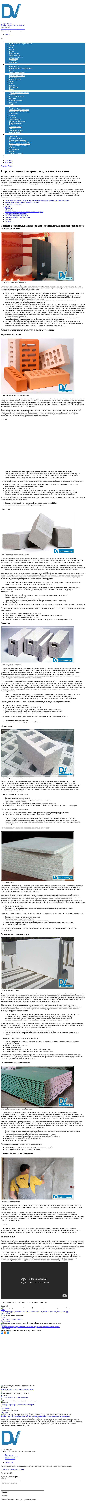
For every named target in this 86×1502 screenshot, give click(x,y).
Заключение (9, 221)
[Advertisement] (43, 445)
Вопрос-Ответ (10, 1459)
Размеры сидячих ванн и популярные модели (17, 1389)
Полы (3, 1310)
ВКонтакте (9, 34)
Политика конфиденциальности (12, 1469)
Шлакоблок (9, 210)
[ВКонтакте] (2, 1333)
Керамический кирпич (13, 204)
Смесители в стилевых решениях (13, 29)
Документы (9, 1455)
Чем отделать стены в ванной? (12, 1319)
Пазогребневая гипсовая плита (16, 214)
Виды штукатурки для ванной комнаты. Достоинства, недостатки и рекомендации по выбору (34, 1312)
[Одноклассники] (5, 1333)
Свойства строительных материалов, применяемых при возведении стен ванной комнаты (37, 200)
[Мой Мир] (8, 1333)
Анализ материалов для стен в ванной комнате (22, 202)
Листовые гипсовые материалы (16, 215)
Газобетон (8, 208)
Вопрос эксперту (11, 1457)
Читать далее (5, 1313)
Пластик (8, 219)
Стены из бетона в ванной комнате (17, 217)
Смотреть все (5, 1408)
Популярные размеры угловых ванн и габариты (18, 1405)
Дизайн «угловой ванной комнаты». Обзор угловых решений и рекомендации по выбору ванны (35, 1416)
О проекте (8, 160)
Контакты (8, 162)
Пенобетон (9, 206)
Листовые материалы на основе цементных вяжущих (24, 212)
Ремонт (3, 1317)
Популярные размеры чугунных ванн (14, 1397)
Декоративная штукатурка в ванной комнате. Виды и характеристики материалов (30, 1327)
